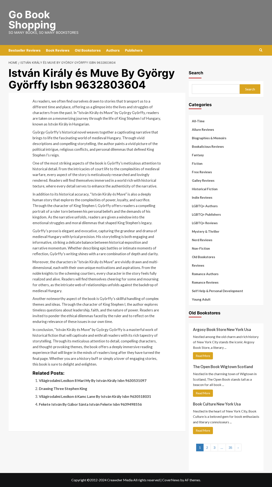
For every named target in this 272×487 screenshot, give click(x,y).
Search (196, 72)
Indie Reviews (202, 197)
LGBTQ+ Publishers (206, 214)
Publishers (134, 50)
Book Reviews (57, 50)
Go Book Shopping (32, 19)
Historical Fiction (205, 189)
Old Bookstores (88, 50)
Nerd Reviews (202, 240)
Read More (203, 356)
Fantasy (198, 155)
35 (230, 447)
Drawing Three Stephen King (63, 388)
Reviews (198, 265)
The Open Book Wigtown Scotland (223, 366)
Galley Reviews (203, 180)
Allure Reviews (203, 129)
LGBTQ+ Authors (205, 206)
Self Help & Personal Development (217, 291)
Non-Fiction (201, 248)
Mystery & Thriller (205, 231)
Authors (113, 50)
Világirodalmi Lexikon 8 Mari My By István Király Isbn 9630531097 (92, 380)
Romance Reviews (205, 282)
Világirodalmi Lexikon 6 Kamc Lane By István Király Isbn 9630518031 (95, 396)
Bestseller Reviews (24, 50)
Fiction (197, 163)
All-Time (198, 121)
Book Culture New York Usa (217, 404)
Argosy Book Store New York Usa (222, 329)
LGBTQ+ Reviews (205, 223)
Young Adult (201, 299)
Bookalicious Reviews (208, 146)
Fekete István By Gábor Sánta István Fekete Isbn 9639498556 (90, 404)
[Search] (261, 50)
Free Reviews (202, 172)
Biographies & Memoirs (209, 138)
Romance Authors (205, 274)
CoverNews (171, 480)
